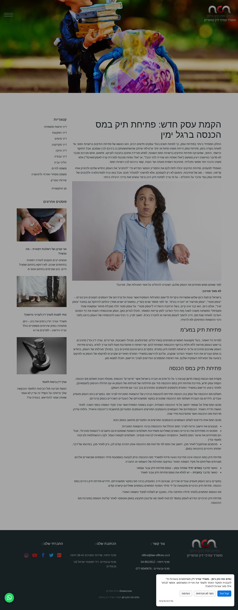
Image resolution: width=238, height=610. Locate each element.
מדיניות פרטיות (166, 601)
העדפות (186, 593)
